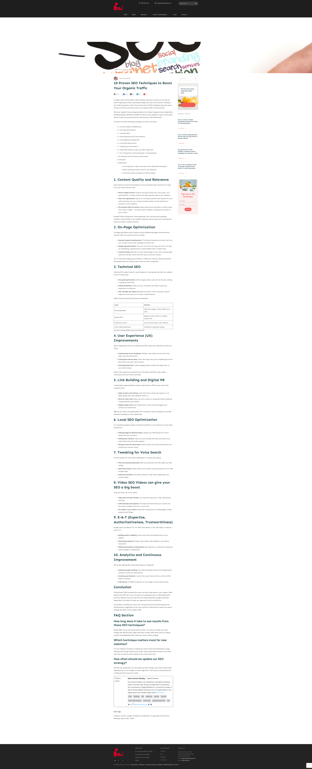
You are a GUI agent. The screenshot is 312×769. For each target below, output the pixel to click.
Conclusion (122, 160)
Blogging (163, 757)
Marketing (136, 716)
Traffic (132, 718)
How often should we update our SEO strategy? (139, 173)
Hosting (163, 751)
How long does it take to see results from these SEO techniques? (145, 166)
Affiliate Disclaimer (168, 764)
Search (123, 718)
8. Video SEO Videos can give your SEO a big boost (135, 150)
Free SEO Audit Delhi (142, 754)
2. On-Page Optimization (127, 130)
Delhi (137, 760)
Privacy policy (134, 764)
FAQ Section (122, 163)
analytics (117, 716)
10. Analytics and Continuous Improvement (133, 156)
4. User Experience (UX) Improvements (131, 136)
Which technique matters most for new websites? (140, 170)
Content (123, 716)
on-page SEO (155, 716)
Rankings (117, 718)
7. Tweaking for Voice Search (128, 146)
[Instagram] (140, 704)
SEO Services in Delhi (142, 757)
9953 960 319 (145, 3)
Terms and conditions (150, 764)
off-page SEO (145, 716)
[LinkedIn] (151, 704)
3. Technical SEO (124, 133)
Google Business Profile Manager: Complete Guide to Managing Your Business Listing (188, 154)
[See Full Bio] (164, 692)
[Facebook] (129, 704)
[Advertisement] (156, 29)
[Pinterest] (149, 704)
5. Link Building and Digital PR (128, 140)
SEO (127, 718)
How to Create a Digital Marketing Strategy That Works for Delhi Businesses (188, 124)
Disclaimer (141, 764)
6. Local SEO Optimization (127, 143)
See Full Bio (159, 692)
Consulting (163, 760)
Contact (176, 764)
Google (129, 716)
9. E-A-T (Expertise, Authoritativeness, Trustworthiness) (137, 153)
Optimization (165, 716)
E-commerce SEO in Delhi (144, 751)
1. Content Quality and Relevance (129, 127)
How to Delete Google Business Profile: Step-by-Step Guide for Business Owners (188, 139)
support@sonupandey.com (164, 3)
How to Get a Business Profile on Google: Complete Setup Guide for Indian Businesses (188, 169)
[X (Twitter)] (131, 704)
